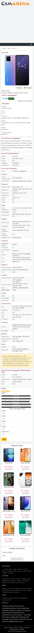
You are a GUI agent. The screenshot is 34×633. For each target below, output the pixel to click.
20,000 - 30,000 (6, 571)
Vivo (9, 48)
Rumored (22, 588)
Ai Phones (17, 592)
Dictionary (21, 582)
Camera (3, 416)
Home (4, 48)
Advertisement (14, 629)
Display (3, 411)
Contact (26, 627)
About (10, 627)
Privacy (21, 627)
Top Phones (11, 581)
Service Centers (15, 590)
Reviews (4, 588)
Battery (3, 421)
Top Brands (11, 582)
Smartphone (15, 163)
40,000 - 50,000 (26, 571)
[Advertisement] (17, 25)
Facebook (5, 598)
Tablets (23, 579)
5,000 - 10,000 (12, 569)
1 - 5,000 (4, 569)
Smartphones (6, 579)
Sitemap (22, 629)
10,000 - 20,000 (22, 569)
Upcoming (15, 588)
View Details (8, 469)
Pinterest (17, 598)
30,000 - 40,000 (16, 571)
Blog (9, 600)
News (9, 588)
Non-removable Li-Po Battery (20, 336)
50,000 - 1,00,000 (8, 573)
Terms (16, 627)
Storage (3, 426)
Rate (4, 439)
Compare (28, 88)
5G (16, 582)
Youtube (4, 600)
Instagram (24, 598)
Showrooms (6, 590)
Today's (19, 581)
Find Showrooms (17, 559)
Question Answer (8, 592)
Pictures (19, 88)
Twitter (11, 598)
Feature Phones (15, 579)
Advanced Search (26, 590)
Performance (5, 431)
